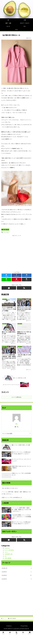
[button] (30, 433)
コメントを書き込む (16, 397)
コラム (6, 552)
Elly (16, 424)
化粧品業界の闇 (8, 554)
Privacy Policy (24, 626)
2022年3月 (16, 579)
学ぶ (5, 556)
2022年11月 (16, 568)
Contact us (9, 626)
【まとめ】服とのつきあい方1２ (10, 488)
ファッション (6, 232)
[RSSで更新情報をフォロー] (24, 288)
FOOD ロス (7, 548)
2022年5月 (16, 572)
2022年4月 (16, 575)
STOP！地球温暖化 (9, 550)
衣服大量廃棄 (6, 229)
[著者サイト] (9, 288)
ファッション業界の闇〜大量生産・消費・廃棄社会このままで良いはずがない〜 (16, 493)
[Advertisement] (16, 253)
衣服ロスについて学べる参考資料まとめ (12, 497)
